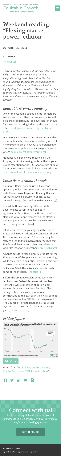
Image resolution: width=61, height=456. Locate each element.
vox (31, 224)
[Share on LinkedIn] (18, 380)
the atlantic (34, 271)
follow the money (19, 310)
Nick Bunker (9, 61)
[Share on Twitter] (12, 380)
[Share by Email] (25, 380)
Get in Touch (30, 431)
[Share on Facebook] (5, 380)
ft (55, 200)
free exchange (48, 248)
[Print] (32, 380)
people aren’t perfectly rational (28, 152)
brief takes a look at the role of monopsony (27, 172)
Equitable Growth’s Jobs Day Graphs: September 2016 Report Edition (26, 369)
